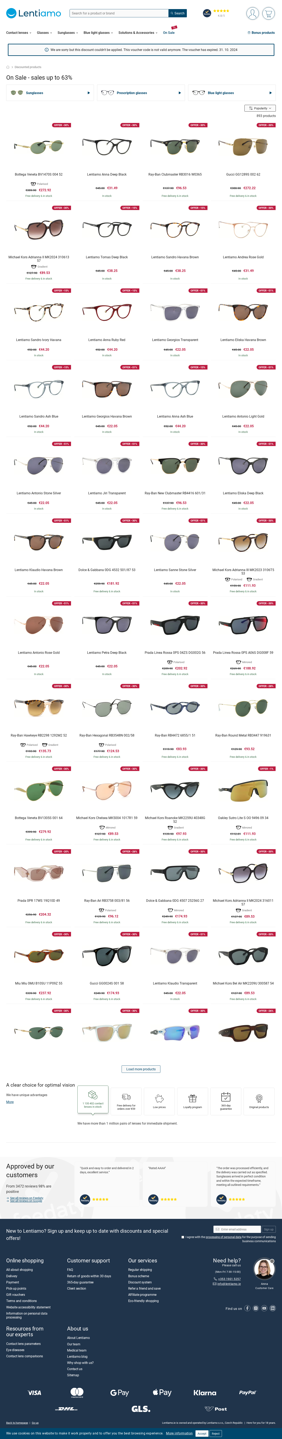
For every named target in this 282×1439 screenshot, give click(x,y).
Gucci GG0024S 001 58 (107, 983)
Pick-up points (16, 1288)
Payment (12, 1282)
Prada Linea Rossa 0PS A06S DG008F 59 (243, 653)
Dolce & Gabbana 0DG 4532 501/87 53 (106, 570)
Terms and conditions (21, 1301)
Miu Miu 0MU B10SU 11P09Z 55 (38, 983)
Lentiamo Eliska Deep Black (243, 493)
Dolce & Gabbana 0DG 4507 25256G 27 (175, 901)
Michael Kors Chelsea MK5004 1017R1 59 (106, 818)
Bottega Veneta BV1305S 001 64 (39, 818)
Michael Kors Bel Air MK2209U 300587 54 (243, 983)
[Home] (7, 67)
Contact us (74, 1369)
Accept (202, 1433)
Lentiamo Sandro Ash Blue (38, 416)
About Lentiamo (78, 1337)
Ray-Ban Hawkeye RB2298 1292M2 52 (39, 735)
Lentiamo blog (77, 1356)
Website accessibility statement (28, 1307)
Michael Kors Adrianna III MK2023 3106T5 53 (243, 571)
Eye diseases (15, 1350)
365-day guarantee (80, 1282)
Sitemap (73, 1375)
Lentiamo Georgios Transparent (175, 340)
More (10, 1102)
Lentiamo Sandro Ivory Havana (38, 340)
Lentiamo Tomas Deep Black (107, 257)
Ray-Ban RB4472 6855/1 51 (175, 735)
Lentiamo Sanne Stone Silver (175, 570)
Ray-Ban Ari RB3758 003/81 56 (107, 901)
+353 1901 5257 (229, 1279)
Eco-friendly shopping (143, 1301)
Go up (35, 1423)
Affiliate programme (142, 1294)
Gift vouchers (15, 1294)
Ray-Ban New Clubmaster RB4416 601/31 (175, 493)
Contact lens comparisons (24, 1356)
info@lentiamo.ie (229, 1284)
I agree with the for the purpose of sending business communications (231, 1239)
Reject (216, 1433)
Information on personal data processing (26, 1315)
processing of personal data (224, 1237)
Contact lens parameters (23, 1343)
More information (179, 1433)
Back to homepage (17, 1423)
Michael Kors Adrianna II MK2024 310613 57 (38, 259)
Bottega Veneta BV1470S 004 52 (39, 174)
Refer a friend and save (144, 1288)
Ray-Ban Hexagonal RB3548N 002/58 (106, 735)
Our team (73, 1344)
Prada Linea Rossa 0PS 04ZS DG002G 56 (175, 653)
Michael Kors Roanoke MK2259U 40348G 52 (175, 819)
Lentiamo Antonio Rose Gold (39, 653)
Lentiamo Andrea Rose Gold (243, 257)
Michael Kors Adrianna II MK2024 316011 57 (243, 902)
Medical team (76, 1350)
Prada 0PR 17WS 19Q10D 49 (39, 901)
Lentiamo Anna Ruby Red (106, 340)
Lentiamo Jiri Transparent (107, 493)
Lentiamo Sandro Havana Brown (175, 257)
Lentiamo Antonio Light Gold (243, 416)
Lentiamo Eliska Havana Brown (243, 340)
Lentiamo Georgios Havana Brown (107, 416)
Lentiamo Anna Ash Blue (175, 416)
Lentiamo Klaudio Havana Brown (39, 570)
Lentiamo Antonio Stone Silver (39, 493)
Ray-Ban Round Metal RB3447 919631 (243, 735)
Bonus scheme (138, 1276)
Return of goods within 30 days (89, 1276)
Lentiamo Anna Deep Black (107, 174)
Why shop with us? (80, 1362)
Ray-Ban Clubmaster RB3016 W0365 (175, 174)
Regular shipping (140, 1269)
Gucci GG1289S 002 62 (243, 174)
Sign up (269, 1229)
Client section (76, 1288)
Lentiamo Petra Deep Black (107, 653)
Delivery (11, 1276)
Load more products (141, 1069)
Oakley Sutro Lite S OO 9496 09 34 (243, 818)
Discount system (140, 1282)
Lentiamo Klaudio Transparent (175, 983)
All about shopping (19, 1269)
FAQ (70, 1269)
